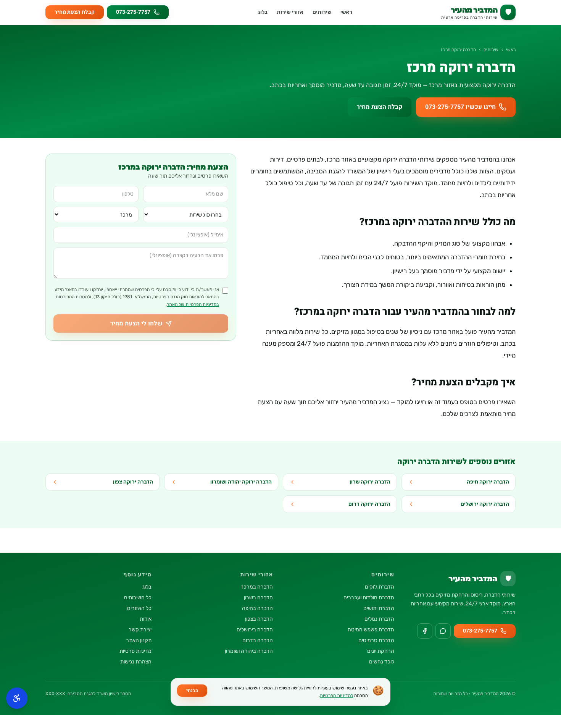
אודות (146, 619)
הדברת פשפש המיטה (371, 629)
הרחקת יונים (380, 651)
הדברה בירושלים (255, 629)
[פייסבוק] (424, 631)
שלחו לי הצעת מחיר (136, 323)
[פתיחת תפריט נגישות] (16, 698)
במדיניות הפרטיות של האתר (193, 304)
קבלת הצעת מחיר (75, 12)
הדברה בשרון (258, 597)
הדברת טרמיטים (376, 640)
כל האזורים (139, 608)
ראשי (346, 12)
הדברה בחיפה (257, 608)
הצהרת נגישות (136, 661)
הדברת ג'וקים (379, 587)
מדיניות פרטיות (135, 651)
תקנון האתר (139, 640)
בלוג (263, 12)
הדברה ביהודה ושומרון (249, 651)
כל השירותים (138, 597)
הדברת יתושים (378, 608)
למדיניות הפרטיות (336, 695)
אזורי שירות (290, 12)
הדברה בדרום (257, 640)
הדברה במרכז (257, 587)
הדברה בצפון (259, 619)
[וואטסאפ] (443, 631)
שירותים (322, 12)
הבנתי (192, 690)
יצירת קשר (140, 629)
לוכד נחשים (381, 661)
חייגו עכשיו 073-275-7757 (460, 107)
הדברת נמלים (379, 619)
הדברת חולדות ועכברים (368, 597)
